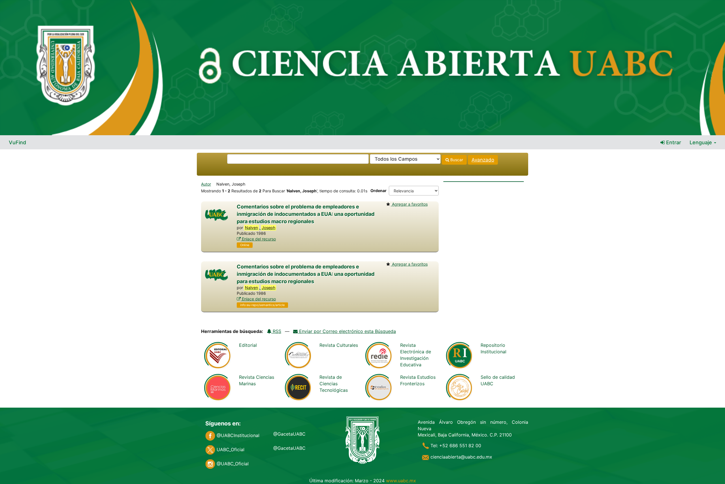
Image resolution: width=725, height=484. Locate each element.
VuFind (17, 142)
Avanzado (483, 160)
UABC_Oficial (229, 449)
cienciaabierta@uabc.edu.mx (460, 457)
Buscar (456, 159)
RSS (276, 331)
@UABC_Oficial (232, 463)
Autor (206, 184)
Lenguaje (701, 142)
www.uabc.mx (401, 480)
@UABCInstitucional (237, 435)
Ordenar (378, 190)
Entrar (673, 142)
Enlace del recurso (258, 238)
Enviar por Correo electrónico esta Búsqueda (347, 331)
